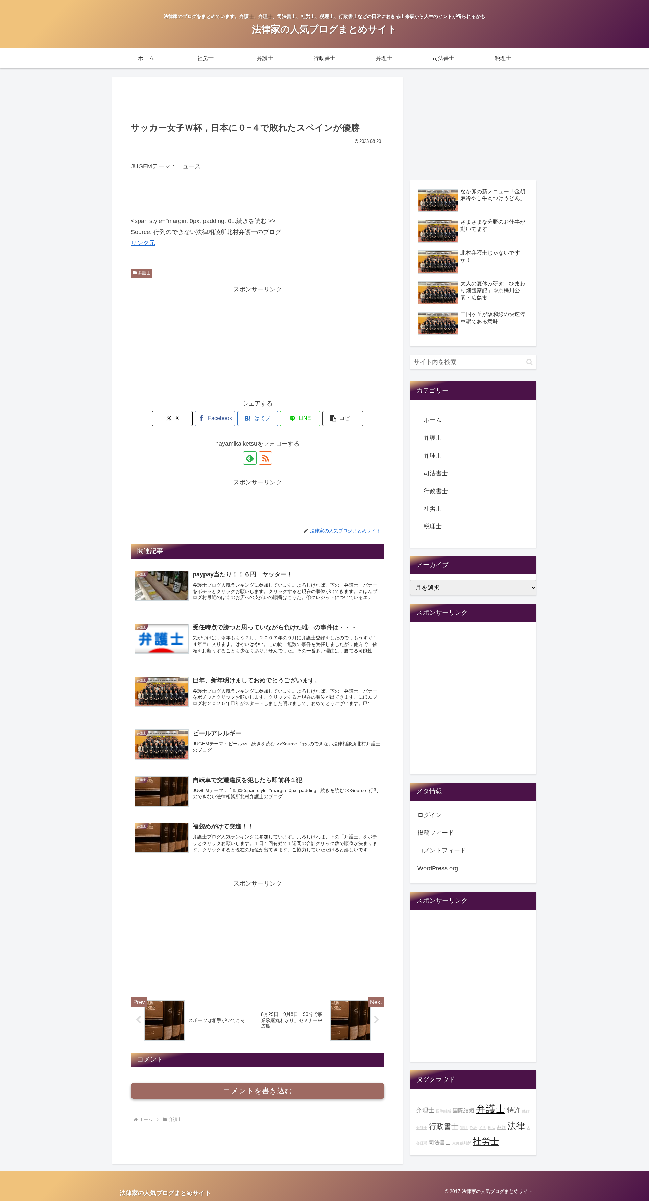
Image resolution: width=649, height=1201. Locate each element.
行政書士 (436, 491)
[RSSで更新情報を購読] (265, 458)
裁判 (501, 1127)
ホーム (433, 420)
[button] (342, 418)
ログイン (429, 815)
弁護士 (144, 272)
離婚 (526, 1111)
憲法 (464, 1128)
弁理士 (433, 455)
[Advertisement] (257, 98)
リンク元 (143, 243)
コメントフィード (441, 850)
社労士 (433, 508)
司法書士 (436, 473)
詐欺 (473, 1128)
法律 (516, 1126)
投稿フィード (435, 832)
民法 (482, 1128)
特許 (514, 1110)
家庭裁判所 (461, 1143)
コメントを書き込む (257, 1091)
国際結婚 (463, 1110)
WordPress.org (437, 868)
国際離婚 (443, 1111)
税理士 (433, 526)
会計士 (421, 1128)
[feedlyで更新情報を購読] (250, 458)
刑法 (491, 1128)
